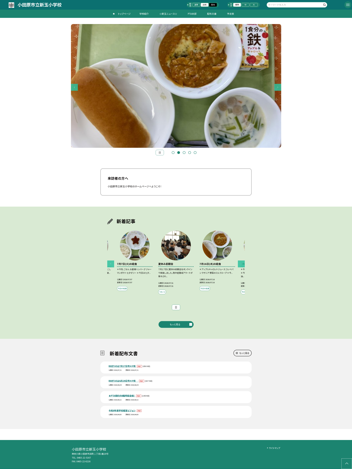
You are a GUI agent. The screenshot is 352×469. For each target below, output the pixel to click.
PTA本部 (192, 13)
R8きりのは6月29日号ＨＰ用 (123, 380)
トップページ (124, 13)
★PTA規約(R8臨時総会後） (122, 395)
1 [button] (173, 152)
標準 (237, 4)
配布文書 (211, 13)
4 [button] (189, 152)
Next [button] (277, 87)
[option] (176, 86)
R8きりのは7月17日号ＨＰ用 (122, 366)
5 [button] (195, 152)
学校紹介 (144, 13)
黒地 (213, 4)
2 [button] (178, 152)
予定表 (230, 13)
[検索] (324, 4)
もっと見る (175, 324)
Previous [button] (74, 87)
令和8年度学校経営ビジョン (122, 410)
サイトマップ (274, 448)
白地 (205, 4)
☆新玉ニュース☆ (168, 13)
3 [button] (184, 152)
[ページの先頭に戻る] (347, 464)
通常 (196, 4)
